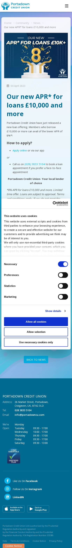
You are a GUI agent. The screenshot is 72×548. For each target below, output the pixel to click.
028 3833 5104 (23, 410)
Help (5, 541)
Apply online (20, 150)
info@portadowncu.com (29, 414)
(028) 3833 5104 (34, 164)
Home (8, 23)
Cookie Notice (39, 541)
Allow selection (36, 331)
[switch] (63, 275)
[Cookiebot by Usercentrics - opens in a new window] (52, 203)
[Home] (14, 6)
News (36, 23)
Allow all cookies (36, 321)
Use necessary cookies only (36, 342)
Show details (53, 310)
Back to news (36, 359)
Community (22, 23)
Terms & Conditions (19, 541)
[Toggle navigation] (66, 6)
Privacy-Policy (55, 541)
